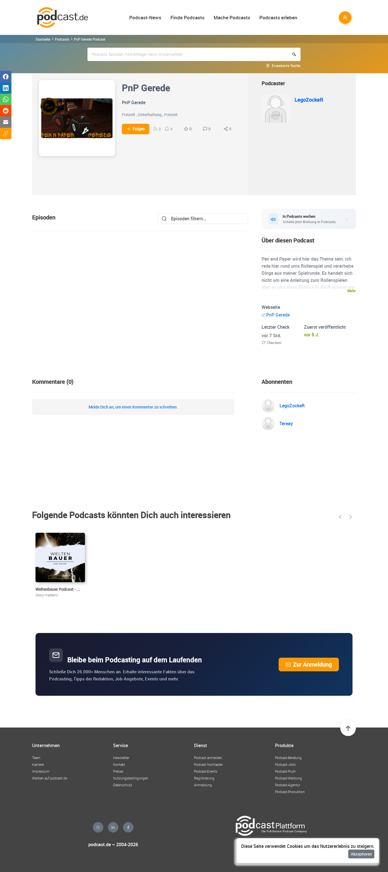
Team (36, 757)
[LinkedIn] (113, 827)
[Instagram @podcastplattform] (98, 827)
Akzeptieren (361, 854)
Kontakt (119, 764)
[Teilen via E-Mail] (5, 122)
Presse (118, 771)
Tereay (286, 423)
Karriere (38, 764)
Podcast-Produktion (290, 791)
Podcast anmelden (208, 757)
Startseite (43, 39)
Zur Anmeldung (312, 664)
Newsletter (121, 757)
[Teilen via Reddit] (5, 110)
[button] (340, 517)
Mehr (351, 290)
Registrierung (204, 778)
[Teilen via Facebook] (5, 76)
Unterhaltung (150, 114)
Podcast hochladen (208, 764)
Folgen (139, 128)
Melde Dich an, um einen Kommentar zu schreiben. (133, 407)
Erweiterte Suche (286, 65)
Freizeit (128, 114)
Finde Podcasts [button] (187, 17)
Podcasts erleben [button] (278, 17)
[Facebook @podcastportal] (128, 827)
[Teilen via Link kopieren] (5, 133)
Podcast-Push (285, 771)
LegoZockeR (309, 99)
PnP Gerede (278, 315)
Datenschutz (122, 785)
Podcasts (62, 39)
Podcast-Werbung (288, 778)
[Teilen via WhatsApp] (5, 99)
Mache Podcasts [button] (232, 17)
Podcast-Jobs (285, 764)
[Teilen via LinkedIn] (5, 88)
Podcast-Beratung (288, 757)
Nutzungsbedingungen (130, 778)
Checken (274, 342)
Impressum (40, 771)
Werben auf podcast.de (49, 778)
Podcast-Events (205, 771)
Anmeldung (203, 785)
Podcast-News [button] (145, 17)
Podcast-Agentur (287, 785)
